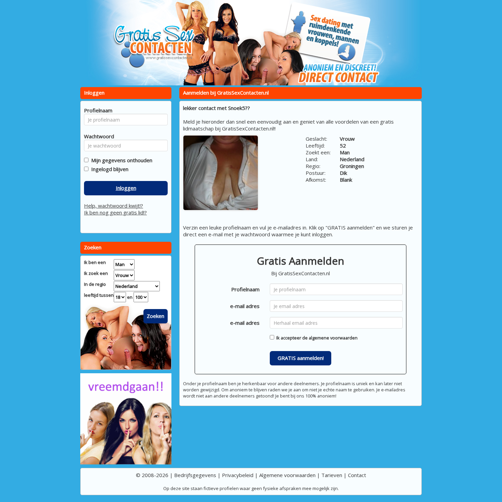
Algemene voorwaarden (287, 475)
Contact (357, 475)
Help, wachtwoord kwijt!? (113, 205)
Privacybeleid (237, 475)
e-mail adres (245, 306)
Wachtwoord (97, 136)
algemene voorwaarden (333, 338)
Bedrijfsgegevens (195, 475)
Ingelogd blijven (108, 169)
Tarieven (331, 475)
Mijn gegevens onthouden (120, 160)
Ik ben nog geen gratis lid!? (115, 212)
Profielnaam (245, 289)
